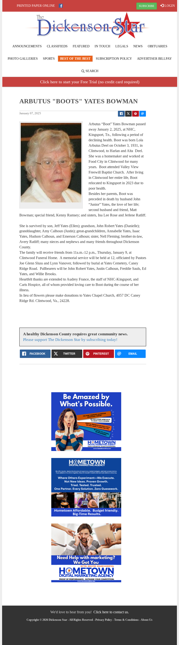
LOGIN (169, 5)
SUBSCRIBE (146, 6)
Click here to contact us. (111, 612)
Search (91, 71)
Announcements (27, 46)
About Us (146, 619)
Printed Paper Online (36, 5)
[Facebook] (61, 5)
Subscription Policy (114, 58)
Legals (121, 46)
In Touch (102, 46)
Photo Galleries (23, 58)
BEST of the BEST (75, 58)
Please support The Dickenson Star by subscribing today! (70, 339)
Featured (81, 46)
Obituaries (157, 46)
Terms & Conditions (126, 619)
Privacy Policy (103, 619)
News (138, 46)
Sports (49, 58)
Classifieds (57, 46)
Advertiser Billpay (154, 58)
